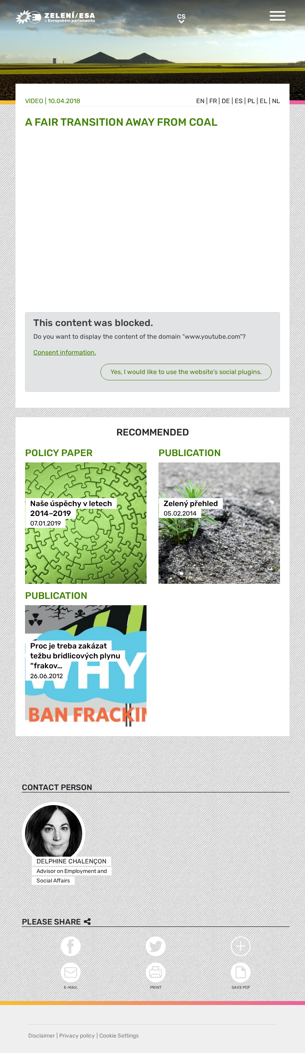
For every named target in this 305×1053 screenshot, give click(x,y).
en (200, 101)
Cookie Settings (119, 1035)
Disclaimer (41, 1035)
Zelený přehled (191, 503)
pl (251, 101)
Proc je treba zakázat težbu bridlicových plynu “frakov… (75, 656)
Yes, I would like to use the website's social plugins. (186, 372)
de (226, 101)
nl (276, 101)
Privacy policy (77, 1035)
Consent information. (64, 352)
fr (213, 101)
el (263, 101)
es (239, 101)
